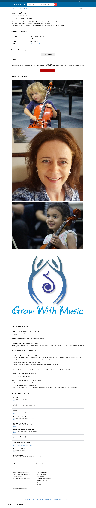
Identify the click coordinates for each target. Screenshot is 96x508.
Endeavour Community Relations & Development (47, 489)
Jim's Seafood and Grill (41, 474)
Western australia (16, 8)
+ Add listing (35, 499)
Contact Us (30, 1)
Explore (19, 1)
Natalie (15, 410)
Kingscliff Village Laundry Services (44, 478)
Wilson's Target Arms (41, 470)
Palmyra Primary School (19, 416)
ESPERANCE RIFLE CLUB (21, 472)
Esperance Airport (18, 476)
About (24, 1)
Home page (13, 1)
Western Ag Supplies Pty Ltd (43, 480)
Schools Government (18, 397)
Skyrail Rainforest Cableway (43, 468)
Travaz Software (40, 482)
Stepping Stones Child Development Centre (23, 429)
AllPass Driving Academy (19, 436)
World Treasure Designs (42, 472)
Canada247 (61, 502)
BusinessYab (44, 502)
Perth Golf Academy (18, 455)
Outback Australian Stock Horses (22, 474)
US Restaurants (52, 502)
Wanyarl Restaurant (19, 486)
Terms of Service (58, 499)
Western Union (18, 484)
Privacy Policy (48, 499)
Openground (16, 404)
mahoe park (39, 486)
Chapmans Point (19, 470)
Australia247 (18, 4)
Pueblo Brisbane (40, 476)
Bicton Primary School (19, 448)
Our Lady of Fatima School (20, 423)
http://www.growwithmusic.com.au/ (38, 43)
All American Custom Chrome (43, 491)
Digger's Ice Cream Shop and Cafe (21, 481)
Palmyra (27, 8)
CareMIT (39, 484)
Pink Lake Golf (18, 468)
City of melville (22, 8)
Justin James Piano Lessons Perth (21, 442)
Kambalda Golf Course (20, 488)
